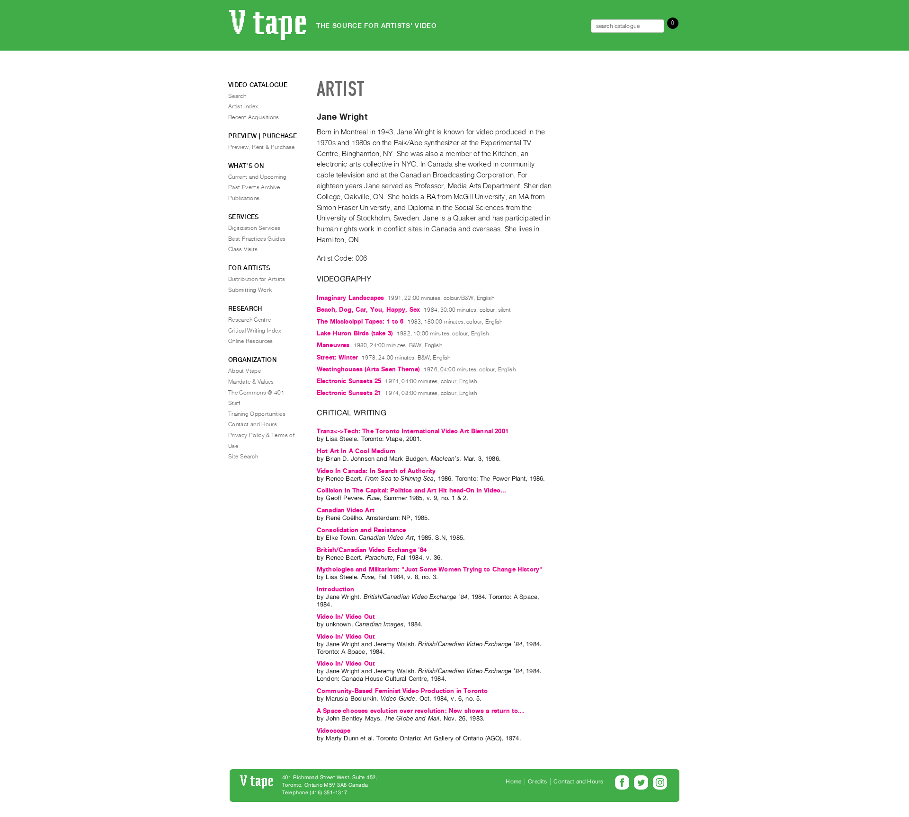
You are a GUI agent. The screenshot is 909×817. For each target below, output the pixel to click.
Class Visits (243, 249)
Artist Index (243, 106)
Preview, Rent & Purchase (261, 147)
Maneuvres (333, 345)
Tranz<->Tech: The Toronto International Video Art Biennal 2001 (412, 431)
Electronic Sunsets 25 (349, 381)
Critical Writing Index (254, 330)
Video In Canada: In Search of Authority (376, 470)
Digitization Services (254, 228)
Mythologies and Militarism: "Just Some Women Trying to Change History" (429, 569)
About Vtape (244, 371)
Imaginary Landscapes (350, 297)
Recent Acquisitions (253, 117)
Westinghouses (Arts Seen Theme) (368, 369)
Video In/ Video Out (346, 616)
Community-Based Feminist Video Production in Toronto (402, 690)
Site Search (243, 456)
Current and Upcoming (257, 177)
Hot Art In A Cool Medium (356, 451)
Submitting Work (250, 290)
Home (513, 781)
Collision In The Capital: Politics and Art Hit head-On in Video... (412, 490)
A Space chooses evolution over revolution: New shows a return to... (420, 710)
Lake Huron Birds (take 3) (355, 333)
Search (237, 96)
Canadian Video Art (345, 510)
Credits (537, 781)
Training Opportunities (256, 414)
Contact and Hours (252, 424)
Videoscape (334, 730)
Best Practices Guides (257, 239)
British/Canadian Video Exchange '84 (372, 549)
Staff (234, 403)
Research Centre (249, 319)
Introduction (335, 589)
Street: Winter (337, 357)
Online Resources (250, 341)
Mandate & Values (251, 381)
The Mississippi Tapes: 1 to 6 (360, 321)
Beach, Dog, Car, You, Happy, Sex (368, 309)
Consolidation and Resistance (361, 530)
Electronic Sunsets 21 (349, 392)
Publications (243, 198)
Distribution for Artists (256, 279)
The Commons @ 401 (256, 392)
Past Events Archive (254, 187)
